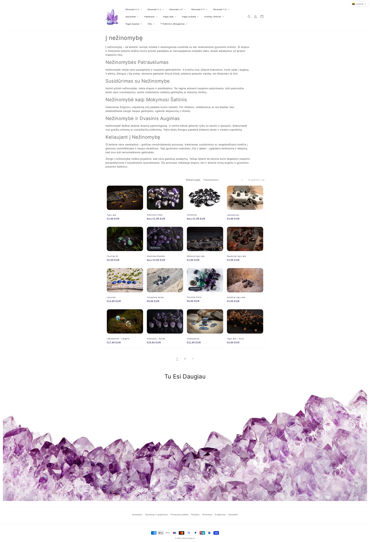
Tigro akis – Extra (235, 338)
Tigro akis (111, 215)
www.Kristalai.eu (188, 538)
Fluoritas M (112, 256)
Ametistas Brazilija (156, 256)
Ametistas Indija (154, 215)
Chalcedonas (193, 338)
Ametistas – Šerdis (156, 338)
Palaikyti (195, 514)
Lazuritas (111, 297)
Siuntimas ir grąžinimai (156, 514)
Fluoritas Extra (194, 297)
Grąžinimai (220, 514)
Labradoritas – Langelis (118, 338)
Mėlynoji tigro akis (196, 256)
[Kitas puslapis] (193, 358)
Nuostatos (137, 514)
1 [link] (177, 358)
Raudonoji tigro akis (236, 256)
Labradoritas (233, 215)
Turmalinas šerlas (155, 297)
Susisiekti (233, 514)
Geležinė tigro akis (236, 297)
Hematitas (192, 215)
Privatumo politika (179, 514)
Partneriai (207, 514)
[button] (249, 16)
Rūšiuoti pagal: (193, 180)
